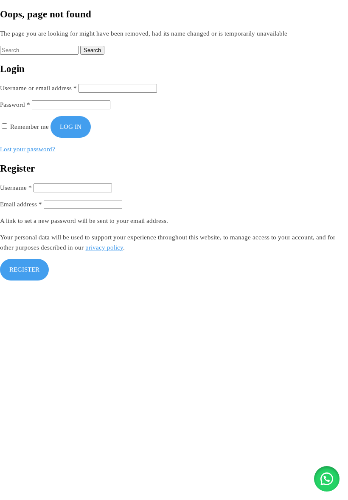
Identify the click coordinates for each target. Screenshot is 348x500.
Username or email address (38, 88)
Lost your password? (27, 149)
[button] (327, 479)
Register (24, 269)
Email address (21, 204)
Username (16, 187)
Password (15, 104)
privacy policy (104, 247)
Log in (70, 126)
